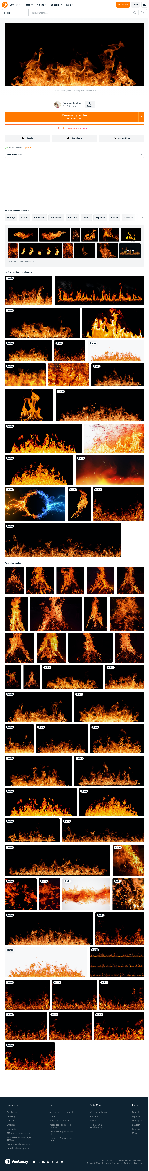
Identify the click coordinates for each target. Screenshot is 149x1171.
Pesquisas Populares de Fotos (60, 1131)
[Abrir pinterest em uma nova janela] (48, 1161)
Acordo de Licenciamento (61, 1111)
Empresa (11, 1123)
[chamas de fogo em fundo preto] (43, 437)
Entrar (133, 4)
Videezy (10, 1119)
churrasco (39, 216)
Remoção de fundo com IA (19, 1143)
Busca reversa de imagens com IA (19, 1137)
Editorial (55, 4)
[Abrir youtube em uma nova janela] (62, 1161)
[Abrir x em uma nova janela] (57, 1161)
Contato (92, 1115)
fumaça (11, 216)
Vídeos (40, 4)
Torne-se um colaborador (95, 1125)
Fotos (27, 4)
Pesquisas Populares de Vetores (60, 1125)
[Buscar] (132, 12)
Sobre (91, 1119)
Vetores (14, 4)
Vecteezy (11, 1115)
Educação (11, 1128)
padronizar (56, 216)
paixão (114, 216)
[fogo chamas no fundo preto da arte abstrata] (113, 322)
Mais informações (14, 153)
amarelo (128, 216)
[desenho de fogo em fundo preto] (25, 373)
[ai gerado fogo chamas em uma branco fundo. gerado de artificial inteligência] (86, 893)
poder (86, 216)
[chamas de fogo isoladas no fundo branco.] (116, 349)
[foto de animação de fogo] (79, 503)
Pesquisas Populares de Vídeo (60, 1138)
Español (134, 1115)
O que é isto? (28, 147)
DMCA (52, 1115)
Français (134, 1128)
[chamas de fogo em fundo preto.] (28, 289)
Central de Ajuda (97, 1111)
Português (135, 1119)
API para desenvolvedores (19, 1132)
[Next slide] (137, 216)
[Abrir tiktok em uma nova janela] (53, 1161)
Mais (68, 4)
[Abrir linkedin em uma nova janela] (43, 1161)
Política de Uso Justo (131, 1162)
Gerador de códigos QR (18, 1147)
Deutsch (134, 1123)
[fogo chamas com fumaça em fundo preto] (114, 437)
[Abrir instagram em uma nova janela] (39, 1161)
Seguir (89, 105)
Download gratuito (73, 116)
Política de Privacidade (109, 1162)
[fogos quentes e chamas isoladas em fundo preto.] (117, 373)
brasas (24, 216)
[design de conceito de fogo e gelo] (35, 503)
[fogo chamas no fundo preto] (99, 289)
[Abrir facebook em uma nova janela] (34, 1161)
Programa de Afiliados (59, 1119)
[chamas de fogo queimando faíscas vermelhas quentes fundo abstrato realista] (110, 469)
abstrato (72, 216)
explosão (100, 216)
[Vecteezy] (5, 5)
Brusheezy (12, 1111)
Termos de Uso (91, 1162)
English (134, 1111)
